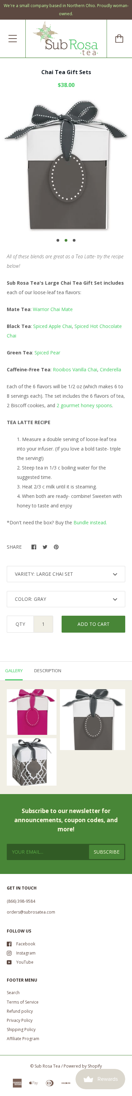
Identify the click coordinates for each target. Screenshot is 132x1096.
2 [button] (66, 240)
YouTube (25, 962)
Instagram (26, 953)
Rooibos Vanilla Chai (75, 369)
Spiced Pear (47, 352)
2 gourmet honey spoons (84, 405)
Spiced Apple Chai (52, 326)
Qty (20, 624)
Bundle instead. (91, 522)
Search (13, 992)
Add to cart (94, 624)
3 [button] (74, 240)
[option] (66, 166)
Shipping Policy (21, 1029)
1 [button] (58, 240)
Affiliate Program (23, 1039)
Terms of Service (23, 1002)
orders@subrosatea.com (31, 912)
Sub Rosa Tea (47, 1066)
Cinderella (110, 369)
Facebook (25, 944)
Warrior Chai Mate (53, 309)
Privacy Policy (19, 1020)
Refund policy (20, 1011)
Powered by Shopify (83, 1066)
